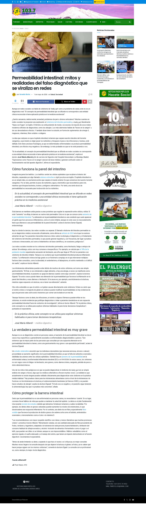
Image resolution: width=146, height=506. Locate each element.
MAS (103, 22)
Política (102, 46)
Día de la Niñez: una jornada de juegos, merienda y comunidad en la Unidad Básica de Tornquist (105, 78)
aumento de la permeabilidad (72, 356)
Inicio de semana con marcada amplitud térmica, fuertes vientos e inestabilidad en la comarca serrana (125, 53)
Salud (26, 28)
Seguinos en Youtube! (32, 2)
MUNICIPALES (28, 22)
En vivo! (43, 2)
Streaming (51, 2)
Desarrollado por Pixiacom (20, 500)
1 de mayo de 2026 (40, 94)
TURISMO (16, 22)
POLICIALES (50, 22)
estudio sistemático (21, 351)
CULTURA (69, 22)
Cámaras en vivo (87, 2)
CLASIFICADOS (91, 22)
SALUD (60, 22)
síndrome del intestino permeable (59, 122)
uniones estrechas (47, 177)
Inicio (21, 28)
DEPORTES (39, 22)
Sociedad (59, 94)
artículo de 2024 (68, 233)
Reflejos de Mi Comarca (65, 2)
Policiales (122, 71)
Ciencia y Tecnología (122, 45)
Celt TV (77, 2)
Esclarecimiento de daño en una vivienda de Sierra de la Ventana (124, 77)
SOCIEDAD (79, 22)
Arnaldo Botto (25, 94)
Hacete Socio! (100, 2)
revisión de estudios (29, 404)
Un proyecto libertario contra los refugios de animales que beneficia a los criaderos (105, 53)
